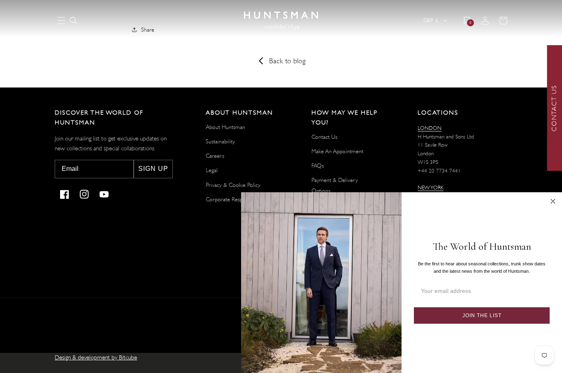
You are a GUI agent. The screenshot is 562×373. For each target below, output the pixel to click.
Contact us (324, 137)
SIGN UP (153, 168)
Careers (215, 155)
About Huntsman (225, 127)
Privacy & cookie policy (233, 185)
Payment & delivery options (334, 185)
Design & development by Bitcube (96, 357)
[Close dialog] (553, 201)
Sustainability (220, 141)
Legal (212, 170)
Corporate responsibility (234, 199)
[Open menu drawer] (61, 21)
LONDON (429, 128)
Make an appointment (337, 151)
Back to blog (287, 61)
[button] (74, 21)
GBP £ (430, 20)
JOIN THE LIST (482, 315)
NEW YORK (431, 187)
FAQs (317, 165)
